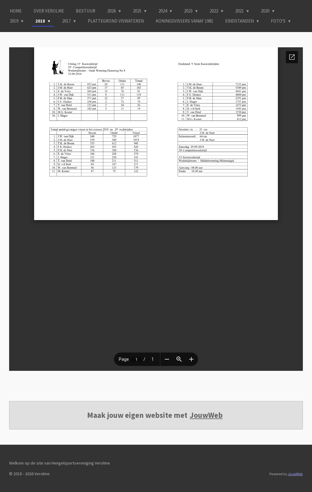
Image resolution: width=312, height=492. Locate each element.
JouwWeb (206, 415)
